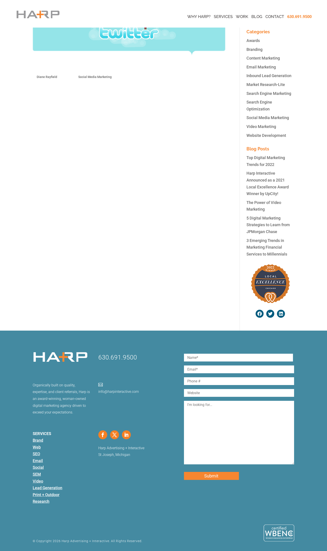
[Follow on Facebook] (102, 434)
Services (223, 16)
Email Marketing (261, 67)
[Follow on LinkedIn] (126, 434)
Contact (274, 16)
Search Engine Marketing (268, 93)
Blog (256, 16)
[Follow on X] (114, 434)
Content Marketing (263, 58)
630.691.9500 (299, 16)
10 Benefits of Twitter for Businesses (81, 67)
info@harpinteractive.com (118, 391)
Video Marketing (261, 126)
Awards (253, 40)
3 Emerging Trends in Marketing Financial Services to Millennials (266, 247)
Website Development (266, 135)
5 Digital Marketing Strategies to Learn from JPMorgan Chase (268, 225)
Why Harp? (199, 16)
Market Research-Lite (265, 84)
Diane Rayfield (47, 77)
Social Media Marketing (95, 77)
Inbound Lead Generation (268, 75)
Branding (254, 49)
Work (242, 16)
